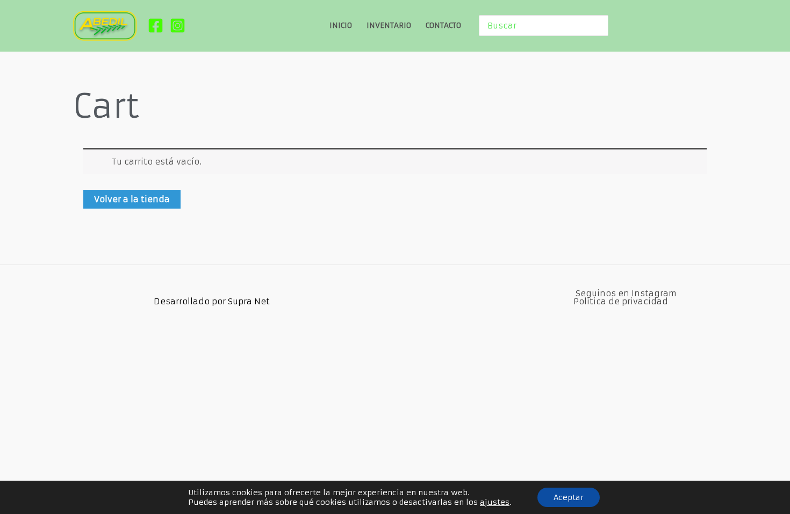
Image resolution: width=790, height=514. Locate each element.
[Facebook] (155, 25)
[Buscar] (602, 25)
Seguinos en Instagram (626, 293)
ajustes (494, 502)
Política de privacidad (620, 301)
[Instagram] (177, 25)
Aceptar (569, 497)
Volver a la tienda (132, 199)
